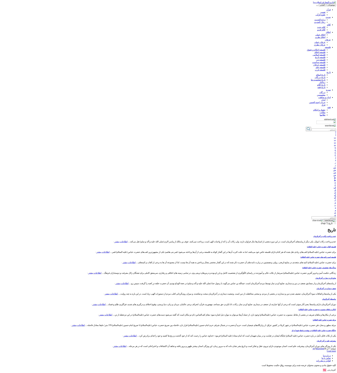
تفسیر (322, 12)
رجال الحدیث (319, 22)
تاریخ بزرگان (320, 77)
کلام (329, 25)
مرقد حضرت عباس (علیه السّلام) (324, 320)
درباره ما (327, 356)
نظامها (322, 115)
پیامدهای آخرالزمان (329, 299)
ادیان (323, 100)
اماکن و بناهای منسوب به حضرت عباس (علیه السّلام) (317, 310)
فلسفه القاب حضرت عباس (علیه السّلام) (321, 247)
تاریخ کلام (321, 85)
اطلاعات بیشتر (121, 241)
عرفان (328, 40)
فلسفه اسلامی (319, 55)
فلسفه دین (320, 60)
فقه (329, 107)
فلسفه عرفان (319, 65)
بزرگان (322, 92)
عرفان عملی (319, 42)
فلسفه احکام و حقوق (316, 50)
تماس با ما (326, 358)
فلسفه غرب (320, 70)
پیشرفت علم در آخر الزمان (326, 341)
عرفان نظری (319, 45)
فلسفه (328, 47)
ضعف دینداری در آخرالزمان (326, 289)
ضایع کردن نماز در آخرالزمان (325, 278)
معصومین (321, 95)
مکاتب (322, 112)
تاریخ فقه (321, 87)
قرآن (328, 10)
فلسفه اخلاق (319, 52)
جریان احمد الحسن (317, 102)
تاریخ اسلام (320, 75)
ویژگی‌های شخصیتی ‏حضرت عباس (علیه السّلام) (319, 268)
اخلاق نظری (320, 37)
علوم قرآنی (320, 15)
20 (319, 349)
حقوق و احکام (319, 110)
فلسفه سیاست (318, 62)
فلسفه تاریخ (320, 57)
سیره (328, 90)
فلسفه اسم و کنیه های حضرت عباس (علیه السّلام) (318, 257)
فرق (323, 105)
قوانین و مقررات (323, 361)
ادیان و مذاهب (324, 97)
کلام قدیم (321, 30)
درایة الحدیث (319, 20)
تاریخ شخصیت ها (318, 80)
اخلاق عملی (320, 35)
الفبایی (322, 5)
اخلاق (328, 32)
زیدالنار (322, 82)
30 (321, 349)
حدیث (328, 17)
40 (323, 349)
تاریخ (329, 72)
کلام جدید (321, 27)
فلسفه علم (320, 67)
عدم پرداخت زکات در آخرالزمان (324, 236)
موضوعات (331, 5)
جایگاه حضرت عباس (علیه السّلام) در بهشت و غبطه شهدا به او (314, 330)
